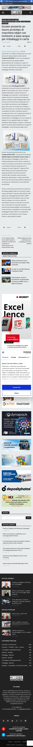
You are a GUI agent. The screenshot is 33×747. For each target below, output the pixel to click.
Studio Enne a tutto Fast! (19, 613)
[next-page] (18, 288)
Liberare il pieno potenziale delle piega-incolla (15, 563)
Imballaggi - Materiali (25, 21)
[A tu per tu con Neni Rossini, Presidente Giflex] (6, 271)
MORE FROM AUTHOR (10, 256)
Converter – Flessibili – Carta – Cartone (16, 17)
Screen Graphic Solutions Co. (11, 51)
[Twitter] (21, 721)
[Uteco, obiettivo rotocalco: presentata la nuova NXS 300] (6, 624)
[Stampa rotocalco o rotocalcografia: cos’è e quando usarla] (6, 633)
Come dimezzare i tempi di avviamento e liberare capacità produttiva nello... (21, 601)
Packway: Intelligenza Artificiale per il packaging (16, 528)
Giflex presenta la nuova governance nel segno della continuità (20, 263)
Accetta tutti (16, 387)
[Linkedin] (12, 721)
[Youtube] (25, 721)
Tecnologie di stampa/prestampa (8, 21)
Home (3, 17)
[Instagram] (3, 721)
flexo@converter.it (11, 709)
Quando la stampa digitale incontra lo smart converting (15, 556)
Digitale (18, 21)
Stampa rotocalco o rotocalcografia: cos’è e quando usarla (21, 632)
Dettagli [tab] (13, 357)
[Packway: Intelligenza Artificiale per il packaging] (6, 584)
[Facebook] (16, 721)
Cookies (10, 742)
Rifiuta (17, 393)
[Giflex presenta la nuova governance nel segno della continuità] (6, 263)
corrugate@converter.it (24, 709)
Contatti (24, 742)
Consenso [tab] (5, 357)
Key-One (24, 745)
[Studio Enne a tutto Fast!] (6, 616)
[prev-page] (15, 288)
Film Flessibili (5, 23)
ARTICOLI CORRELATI (10, 253)
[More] (25, 46)
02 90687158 (17, 707)
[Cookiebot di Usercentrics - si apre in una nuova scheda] (23, 352)
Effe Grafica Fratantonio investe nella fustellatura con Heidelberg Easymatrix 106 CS (16, 549)
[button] (3, 12)
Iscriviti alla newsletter (19, 728)
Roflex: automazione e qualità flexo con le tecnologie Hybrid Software (14, 534)
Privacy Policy (17, 742)
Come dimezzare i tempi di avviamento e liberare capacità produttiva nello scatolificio (16, 542)
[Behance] (8, 721)
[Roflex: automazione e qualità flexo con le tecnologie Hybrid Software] (6, 593)
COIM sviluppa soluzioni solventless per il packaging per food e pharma (24, 240)
